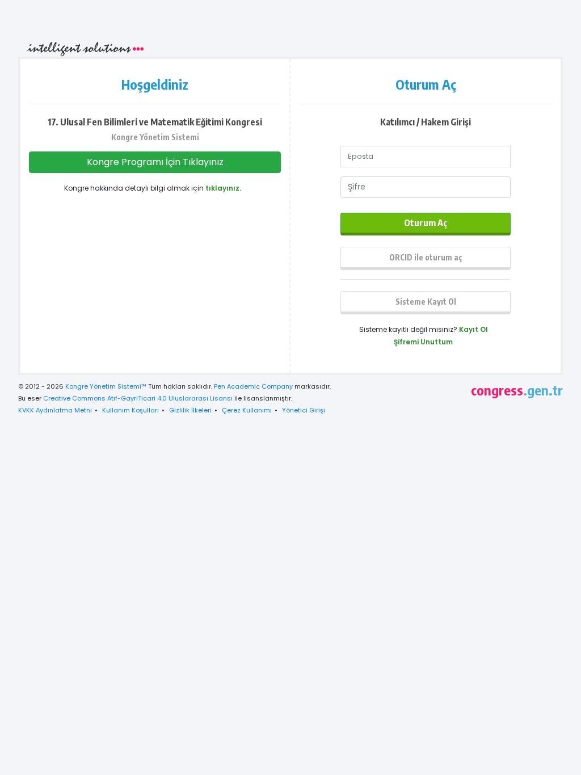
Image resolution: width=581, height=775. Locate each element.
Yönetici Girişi (303, 410)
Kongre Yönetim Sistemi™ (105, 386)
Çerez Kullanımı (247, 410)
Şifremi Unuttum (423, 342)
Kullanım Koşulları (130, 410)
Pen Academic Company (253, 386)
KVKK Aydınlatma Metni (55, 410)
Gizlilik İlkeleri (190, 410)
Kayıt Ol (473, 329)
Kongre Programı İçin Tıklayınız (155, 162)
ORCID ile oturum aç (425, 257)
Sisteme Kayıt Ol (425, 301)
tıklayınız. (223, 188)
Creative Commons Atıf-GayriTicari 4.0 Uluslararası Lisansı (138, 398)
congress (517, 389)
